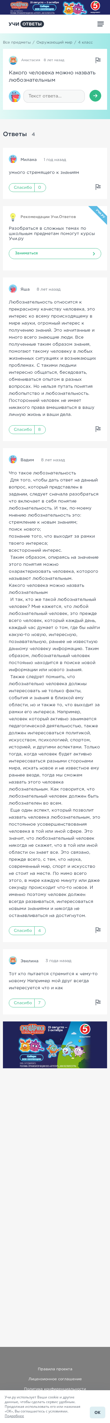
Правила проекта (55, 1369)
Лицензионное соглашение (55, 1379)
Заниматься (26, 253)
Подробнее (14, 1415)
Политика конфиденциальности (55, 1389)
